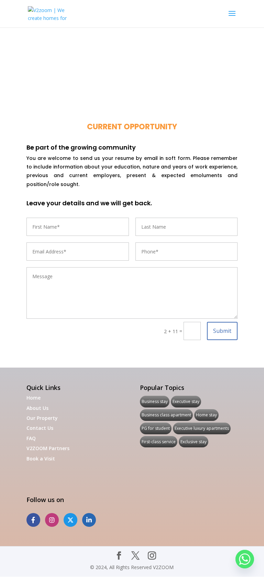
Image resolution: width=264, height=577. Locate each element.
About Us (37, 408)
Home (33, 397)
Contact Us (39, 428)
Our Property (42, 418)
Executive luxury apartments (202, 428)
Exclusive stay (193, 442)
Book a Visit (40, 458)
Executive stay (186, 401)
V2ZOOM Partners (47, 448)
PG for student (156, 428)
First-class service (159, 442)
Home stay (206, 415)
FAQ (31, 438)
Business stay (155, 401)
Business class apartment (166, 415)
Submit (222, 331)
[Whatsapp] (244, 559)
